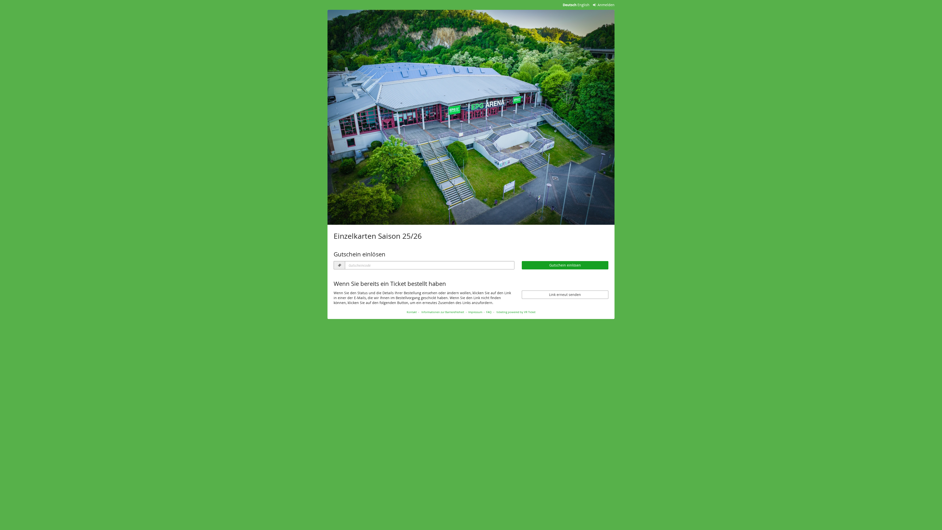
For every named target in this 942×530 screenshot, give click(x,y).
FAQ (489, 312)
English (583, 4)
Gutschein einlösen (565, 265)
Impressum (475, 312)
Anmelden (606, 4)
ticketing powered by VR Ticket (516, 312)
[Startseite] (471, 117)
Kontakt (412, 312)
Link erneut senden (565, 294)
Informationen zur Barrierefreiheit (442, 312)
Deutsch (569, 4)
